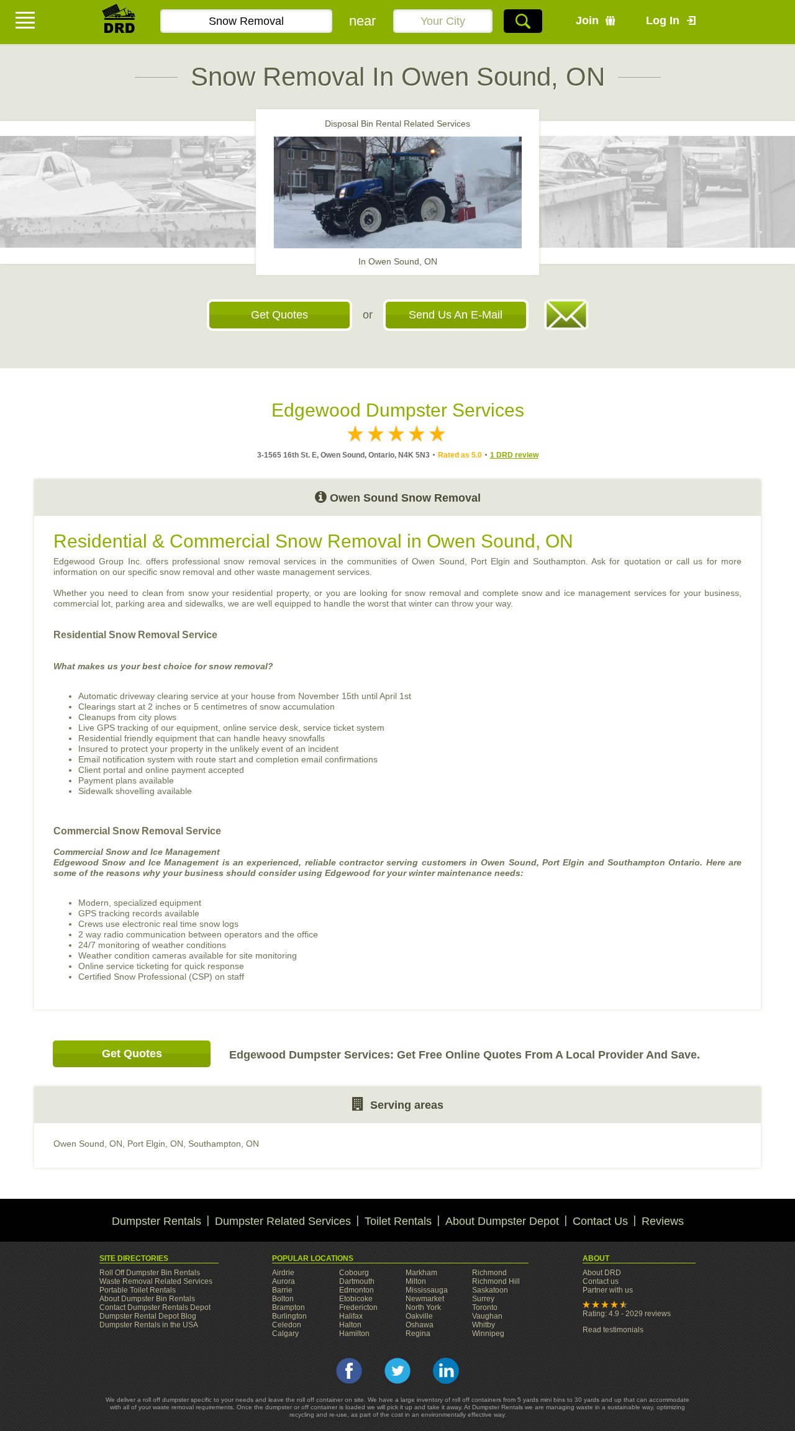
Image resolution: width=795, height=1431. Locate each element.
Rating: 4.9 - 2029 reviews (627, 1313)
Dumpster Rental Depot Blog (147, 1316)
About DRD (602, 1272)
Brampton (288, 1307)
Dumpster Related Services (283, 1221)
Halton (350, 1324)
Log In (662, 20)
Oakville (419, 1316)
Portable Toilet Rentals (137, 1290)
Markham (421, 1272)
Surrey (483, 1298)
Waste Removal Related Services (155, 1281)
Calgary (285, 1333)
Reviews (663, 1221)
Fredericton (358, 1307)
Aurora (283, 1281)
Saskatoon (490, 1290)
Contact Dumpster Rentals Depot (155, 1307)
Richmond (489, 1272)
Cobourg (354, 1272)
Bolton (283, 1298)
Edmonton (356, 1290)
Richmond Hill (496, 1281)
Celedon (286, 1324)
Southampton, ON (223, 1144)
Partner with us (608, 1290)
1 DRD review (514, 455)
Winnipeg (488, 1333)
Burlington (289, 1316)
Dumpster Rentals (156, 1221)
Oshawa (420, 1324)
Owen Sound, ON (87, 1144)
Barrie (282, 1290)
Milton (416, 1281)
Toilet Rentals (398, 1221)
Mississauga (427, 1290)
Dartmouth (357, 1281)
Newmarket (425, 1298)
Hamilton (354, 1333)
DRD (119, 22)
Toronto (484, 1307)
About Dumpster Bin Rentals (147, 1298)
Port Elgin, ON (155, 1144)
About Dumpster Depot (502, 1221)
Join (587, 20)
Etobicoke (356, 1298)
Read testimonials (613, 1329)
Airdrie (283, 1272)
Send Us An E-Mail (455, 315)
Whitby (483, 1324)
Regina (418, 1333)
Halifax (351, 1316)
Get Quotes (279, 315)
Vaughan (487, 1316)
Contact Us (600, 1221)
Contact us (601, 1281)
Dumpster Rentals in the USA (148, 1324)
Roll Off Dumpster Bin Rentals (149, 1272)
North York (423, 1307)
